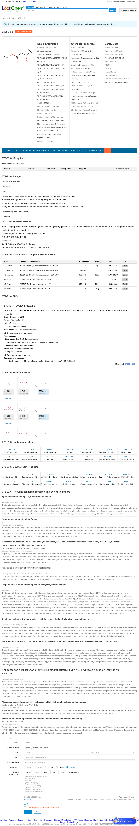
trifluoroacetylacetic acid (89, 483)
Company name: (13, 762)
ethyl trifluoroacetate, (50, 451)
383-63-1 (7, 391)
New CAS (103, 820)
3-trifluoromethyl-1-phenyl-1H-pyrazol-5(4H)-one (97, 476)
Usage (17, 150)
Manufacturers (67, 820)
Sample (28, 772)
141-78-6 (22, 391)
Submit (28, 812)
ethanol (50, 458)
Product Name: (14, 748)
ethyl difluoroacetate (31, 451)
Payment (12, 820)
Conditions (7, 398)
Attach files (29, 799)
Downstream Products (95, 150)
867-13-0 (7, 416)
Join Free (32, 1)
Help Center (37, 820)
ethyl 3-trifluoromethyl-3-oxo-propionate (113, 458)
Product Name (72, 822)
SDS (53, 150)
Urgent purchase (74, 772)
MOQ (37, 772)
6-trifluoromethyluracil (12, 483)
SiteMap (57, 820)
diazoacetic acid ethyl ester (128, 458)
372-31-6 (47, 103)
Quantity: (16, 753)
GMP (45, 772)
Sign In (25, 1)
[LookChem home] (13, 9)
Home (108, 1)
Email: (17, 757)
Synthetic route (63, 150)
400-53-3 (22, 416)
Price (62, 772)
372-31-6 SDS (130, 364)
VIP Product (78, 820)
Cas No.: (16, 743)
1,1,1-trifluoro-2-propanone (70, 483)
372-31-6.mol (49, 141)
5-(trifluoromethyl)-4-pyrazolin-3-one (54, 483)
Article (65, 7)
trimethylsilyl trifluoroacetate (32, 458)
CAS (96, 820)
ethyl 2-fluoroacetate (11, 451)
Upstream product (77, 150)
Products (30, 7)
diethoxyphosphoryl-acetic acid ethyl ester (18, 458)
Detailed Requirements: (14, 773)
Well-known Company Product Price (36, 150)
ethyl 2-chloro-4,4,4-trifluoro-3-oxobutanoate (115, 483)
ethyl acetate (69, 451)
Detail (125, 266)
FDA (54, 772)
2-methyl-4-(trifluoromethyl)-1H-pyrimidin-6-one (116, 476)
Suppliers (39, 7)
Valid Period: (14, 767)
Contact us (21, 820)
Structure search (57, 7)
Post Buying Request (23, 32)
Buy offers (48, 7)
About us (4, 820)
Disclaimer (48, 820)
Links (29, 820)
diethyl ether (88, 458)
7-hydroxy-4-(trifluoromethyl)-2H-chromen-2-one (39, 483)
